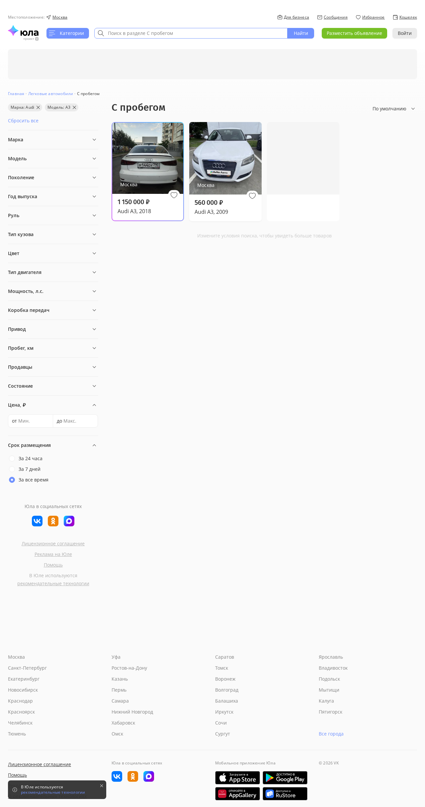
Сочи (221, 723)
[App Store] (237, 777)
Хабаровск (123, 723)
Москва (16, 657)
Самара (120, 701)
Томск (221, 668)
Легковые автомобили (50, 93)
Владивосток (333, 668)
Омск (117, 734)
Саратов (224, 657)
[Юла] (23, 30)
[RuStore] (285, 793)
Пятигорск (330, 712)
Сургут (222, 734)
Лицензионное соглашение (53, 543)
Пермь (119, 690)
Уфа (116, 657)
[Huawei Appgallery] (237, 793)
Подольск (329, 679)
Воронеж (225, 679)
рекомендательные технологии (53, 583)
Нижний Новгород (132, 712)
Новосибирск (23, 690)
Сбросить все (23, 120)
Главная (16, 93)
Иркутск (224, 712)
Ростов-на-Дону (129, 668)
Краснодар (20, 701)
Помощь (53, 565)
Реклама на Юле (53, 554)
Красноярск (21, 712)
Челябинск (20, 723)
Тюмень (17, 734)
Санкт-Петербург (27, 668)
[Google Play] (285, 777)
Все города (331, 734)
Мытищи (329, 690)
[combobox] (191, 33)
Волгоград (226, 690)
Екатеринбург (24, 679)
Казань (120, 679)
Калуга (326, 701)
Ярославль (331, 657)
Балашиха (226, 701)
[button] (174, 195)
